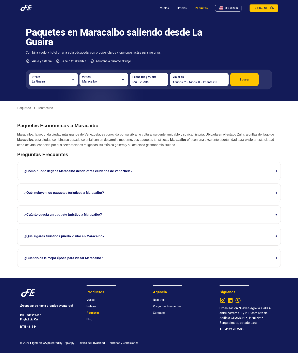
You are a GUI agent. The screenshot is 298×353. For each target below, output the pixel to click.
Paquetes (24, 108)
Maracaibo (45, 108)
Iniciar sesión (264, 8)
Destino (86, 76)
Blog (89, 319)
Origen (36, 76)
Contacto (159, 312)
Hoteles (91, 306)
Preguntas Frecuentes (167, 306)
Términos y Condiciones (123, 343)
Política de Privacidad (91, 343)
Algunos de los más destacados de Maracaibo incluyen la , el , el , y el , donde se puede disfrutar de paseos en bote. (140, 240)
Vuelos (91, 299)
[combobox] (51, 81)
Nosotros (159, 299)
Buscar (244, 79)
